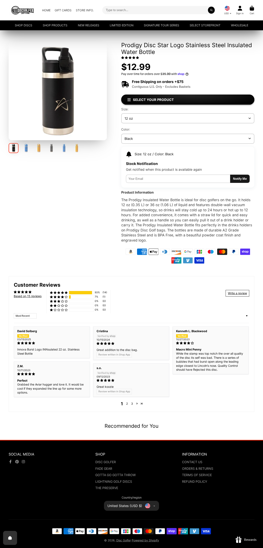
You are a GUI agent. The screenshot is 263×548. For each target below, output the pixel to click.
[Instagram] (23, 462)
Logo (22, 10)
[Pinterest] (17, 462)
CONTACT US (192, 462)
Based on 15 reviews (28, 296)
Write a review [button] (237, 293)
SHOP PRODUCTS (55, 25)
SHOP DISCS (23, 25)
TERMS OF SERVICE (197, 475)
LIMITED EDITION (122, 25)
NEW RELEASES (88, 25)
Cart (251, 10)
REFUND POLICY (194, 482)
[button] (130, 57)
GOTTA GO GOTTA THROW (115, 475)
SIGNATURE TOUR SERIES (161, 25)
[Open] (10, 538)
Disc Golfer (123, 540)
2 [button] (127, 403)
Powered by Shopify (145, 540)
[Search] (211, 10)
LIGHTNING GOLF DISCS (113, 482)
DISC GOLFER (105, 462)
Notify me (240, 178)
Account (240, 10)
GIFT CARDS (63, 10)
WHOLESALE (239, 25)
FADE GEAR (103, 469)
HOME (46, 10)
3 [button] (132, 403)
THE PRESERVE (106, 488)
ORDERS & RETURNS (197, 469)
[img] (52, 343)
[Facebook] (10, 462)
